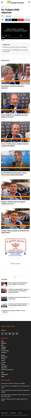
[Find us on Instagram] (6, 333)
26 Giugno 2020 (16, 16)
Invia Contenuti (4, 412)
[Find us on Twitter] (17, 333)
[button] (14, 277)
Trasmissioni (4, 374)
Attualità (3, 358)
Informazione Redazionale (7, 369)
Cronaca (3, 360)
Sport (2, 372)
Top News (3, 347)
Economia (3, 362)
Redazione (8, 16)
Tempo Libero (4, 367)
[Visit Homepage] (15, 2)
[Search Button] (29, 2)
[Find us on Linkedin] (13, 333)
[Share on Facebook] (8, 20)
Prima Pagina (4, 366)
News (2, 345)
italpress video (8, 6)
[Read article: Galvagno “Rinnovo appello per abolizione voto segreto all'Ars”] (15, 218)
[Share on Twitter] (15, 20)
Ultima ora (3, 343)
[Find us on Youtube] (9, 333)
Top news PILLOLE (5, 350)
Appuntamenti (4, 356)
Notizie (3, 355)
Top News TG (4, 352)
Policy (19, 412)
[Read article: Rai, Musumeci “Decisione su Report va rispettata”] (15, 74)
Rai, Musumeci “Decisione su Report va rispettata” (15, 47)
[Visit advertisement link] (15, 247)
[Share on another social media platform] (27, 20)
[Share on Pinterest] (21, 20)
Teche (2, 376)
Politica (3, 364)
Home (2, 6)
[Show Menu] (2, 2)
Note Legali (13, 412)
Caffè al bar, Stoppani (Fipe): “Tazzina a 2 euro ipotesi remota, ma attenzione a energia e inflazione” (18, 291)
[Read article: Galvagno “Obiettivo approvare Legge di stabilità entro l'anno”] (15, 189)
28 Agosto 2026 (4, 90)
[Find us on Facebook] (2, 333)
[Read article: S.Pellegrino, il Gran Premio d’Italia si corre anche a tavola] (4, 299)
